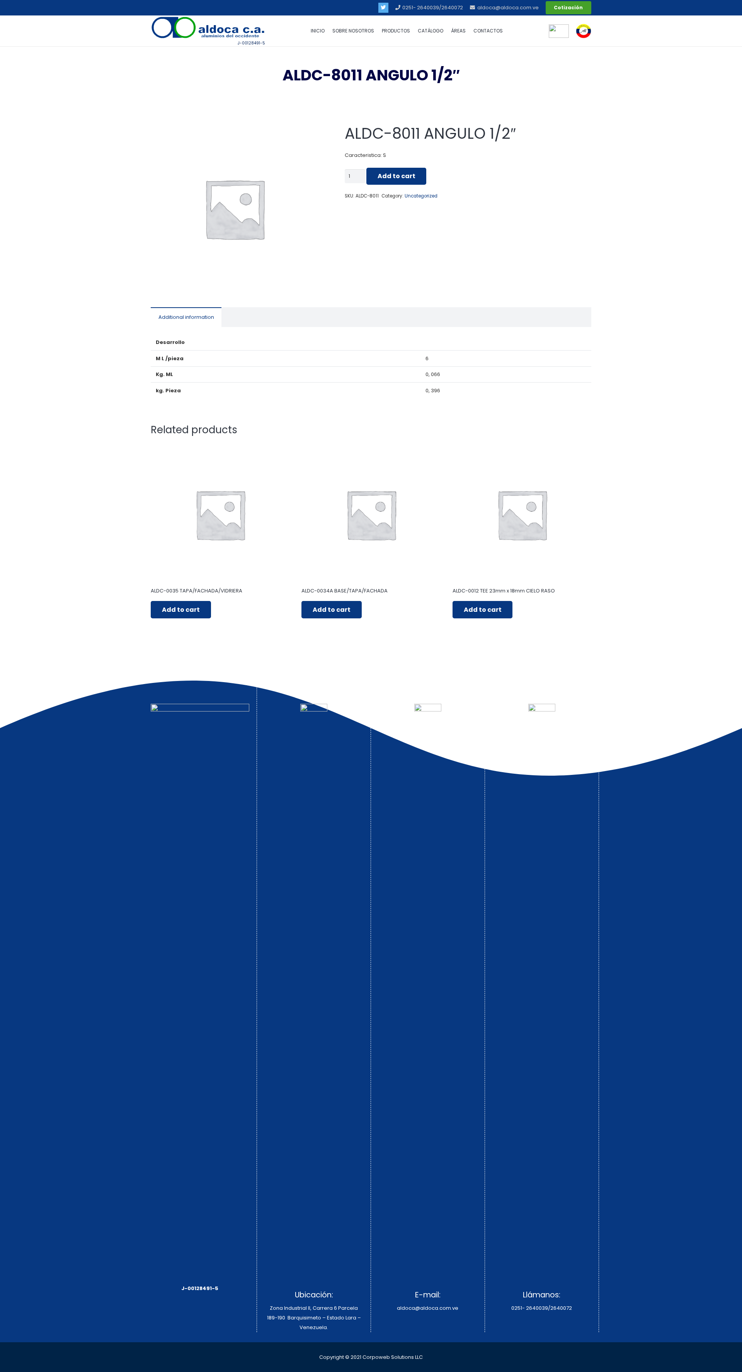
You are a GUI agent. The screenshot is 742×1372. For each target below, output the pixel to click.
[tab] (186, 317)
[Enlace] (583, 31)
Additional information (186, 317)
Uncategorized (421, 196)
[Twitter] (383, 8)
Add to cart (396, 176)
